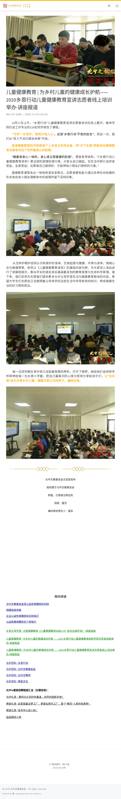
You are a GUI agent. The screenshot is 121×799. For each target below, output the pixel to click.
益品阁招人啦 (13, 717)
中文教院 (25, 675)
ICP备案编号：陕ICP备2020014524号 (59, 766)
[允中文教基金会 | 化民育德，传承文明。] (16, 5)
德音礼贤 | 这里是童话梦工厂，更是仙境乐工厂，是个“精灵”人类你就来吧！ (48, 703)
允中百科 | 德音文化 (17, 681)
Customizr (37, 794)
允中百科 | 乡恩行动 (17, 663)
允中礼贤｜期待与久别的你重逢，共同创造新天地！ (35, 697)
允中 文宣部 (16, 114)
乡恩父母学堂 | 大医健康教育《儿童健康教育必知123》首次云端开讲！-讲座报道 (51, 631)
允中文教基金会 (18, 789)
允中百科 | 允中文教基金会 (21, 669)
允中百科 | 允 (13, 675)
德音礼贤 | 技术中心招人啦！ (22, 710)
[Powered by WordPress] (13, 793)
